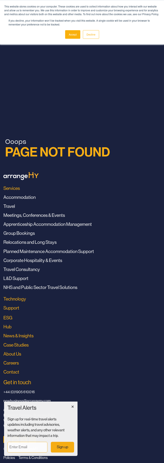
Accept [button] (73, 34)
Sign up (62, 447)
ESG (7, 318)
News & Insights (18, 336)
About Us (12, 354)
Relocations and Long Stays (30, 242)
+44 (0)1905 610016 (19, 392)
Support (11, 308)
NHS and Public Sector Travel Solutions (40, 287)
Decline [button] (90, 34)
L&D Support (15, 278)
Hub (7, 327)
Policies (9, 457)
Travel (9, 206)
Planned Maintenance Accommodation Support (48, 251)
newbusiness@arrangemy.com (27, 400)
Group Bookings (19, 233)
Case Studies (16, 345)
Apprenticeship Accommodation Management (47, 224)
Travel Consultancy (21, 269)
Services (11, 188)
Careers (11, 363)
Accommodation (19, 197)
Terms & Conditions (33, 457)
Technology (14, 299)
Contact (11, 372)
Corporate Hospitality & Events (32, 260)
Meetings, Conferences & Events (34, 215)
